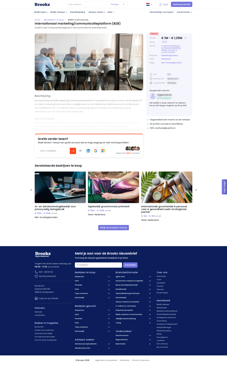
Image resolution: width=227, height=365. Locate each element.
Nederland (166, 59)
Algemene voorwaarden (106, 360)
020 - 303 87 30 (46, 272)
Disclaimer (125, 360)
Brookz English (162, 293)
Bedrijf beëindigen (164, 327)
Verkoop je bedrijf (181, 4)
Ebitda (159, 334)
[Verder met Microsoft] (103, 151)
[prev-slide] (31, 190)
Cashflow (160, 340)
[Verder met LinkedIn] (88, 151)
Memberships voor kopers (161, 12)
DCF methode (162, 344)
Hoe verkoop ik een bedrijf (45, 337)
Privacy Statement (140, 360)
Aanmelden (130, 265)
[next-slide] (196, 190)
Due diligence (162, 337)
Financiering (162, 321)
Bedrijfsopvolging (164, 331)
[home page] (42, 4)
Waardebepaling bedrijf (166, 314)
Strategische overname (166, 317)
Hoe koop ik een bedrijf (43, 333)
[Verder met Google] (95, 151)
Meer (110, 12)
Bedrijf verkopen (57, 12)
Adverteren (161, 283)
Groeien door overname (44, 330)
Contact (160, 286)
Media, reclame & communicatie (169, 51)
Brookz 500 (39, 327)
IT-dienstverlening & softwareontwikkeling (171, 47)
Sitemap (160, 289)
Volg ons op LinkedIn (48, 298)
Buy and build (162, 347)
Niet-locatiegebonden (171, 62)
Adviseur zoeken (96, 12)
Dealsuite (38, 312)
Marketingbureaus (169, 55)
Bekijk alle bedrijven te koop (113, 227)
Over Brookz (161, 276)
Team (159, 279)
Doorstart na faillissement (167, 324)
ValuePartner (40, 315)
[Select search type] (123, 4)
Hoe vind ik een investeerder (46, 340)
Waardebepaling (77, 12)
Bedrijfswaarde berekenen (167, 311)
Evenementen (183, 12)
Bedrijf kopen (40, 12)
